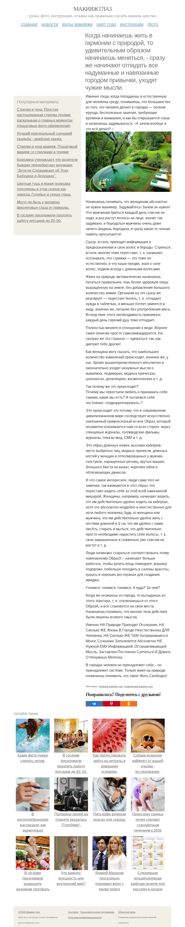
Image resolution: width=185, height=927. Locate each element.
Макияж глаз (92, 8)
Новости (50, 24)
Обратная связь (126, 911)
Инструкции (131, 24)
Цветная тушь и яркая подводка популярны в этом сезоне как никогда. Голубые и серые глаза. (44, 189)
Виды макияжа (77, 24)
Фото (153, 24)
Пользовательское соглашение (97, 911)
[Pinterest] (111, 703)
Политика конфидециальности (85, 917)
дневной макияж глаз (111, 686)
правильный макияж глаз (138, 686)
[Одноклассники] (128, 703)
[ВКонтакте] (94, 703)
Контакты (73, 911)
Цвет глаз (106, 24)
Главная (29, 24)
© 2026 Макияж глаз (29, 911)
